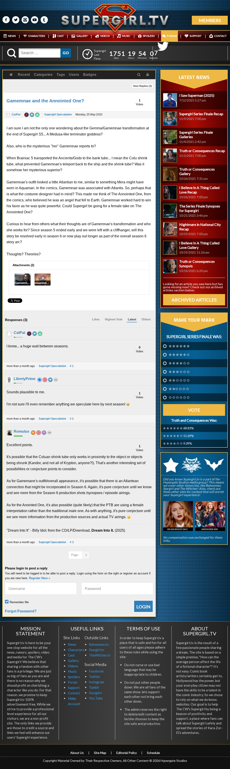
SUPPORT (195, 36)
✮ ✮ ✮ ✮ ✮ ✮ (179, 346)
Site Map (100, 753)
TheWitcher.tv (100, 655)
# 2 (72, 418)
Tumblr (94, 687)
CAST (60, 36)
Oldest (146, 319)
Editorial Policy (126, 753)
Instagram (96, 682)
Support (74, 688)
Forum (72, 682)
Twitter (94, 677)
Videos (73, 666)
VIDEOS (105, 36)
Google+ (95, 693)
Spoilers (74, 677)
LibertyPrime (24, 379)
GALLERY (82, 36)
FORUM (172, 36)
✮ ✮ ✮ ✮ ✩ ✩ (179, 363)
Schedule (153, 753)
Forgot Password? (21, 611)
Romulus (21, 431)
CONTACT (220, 36)
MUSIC (126, 36)
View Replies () (142, 86)
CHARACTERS (36, 36)
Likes (96, 319)
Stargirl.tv (96, 650)
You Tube (96, 698)
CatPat (16, 114)
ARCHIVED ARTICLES (194, 299)
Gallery (73, 661)
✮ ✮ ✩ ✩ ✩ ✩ (179, 380)
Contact (74, 693)
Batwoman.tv (99, 644)
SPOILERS (149, 36)
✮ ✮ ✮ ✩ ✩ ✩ (179, 371)
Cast (71, 655)
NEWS (12, 36)
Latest (132, 319)
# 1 (72, 366)
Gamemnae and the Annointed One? (45, 100)
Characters (76, 650)
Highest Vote (113, 319)
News (72, 644)
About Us (77, 753)
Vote (194, 410)
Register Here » (39, 578)
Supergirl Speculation (58, 114)
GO (66, 53)
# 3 (72, 542)
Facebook (96, 671)
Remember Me (19, 602)
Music (72, 671)
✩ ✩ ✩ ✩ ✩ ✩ (179, 397)
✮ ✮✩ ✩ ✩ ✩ (179, 389)
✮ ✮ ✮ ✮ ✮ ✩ (179, 354)
